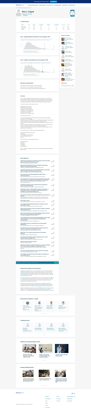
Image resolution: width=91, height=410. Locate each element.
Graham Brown (68, 59)
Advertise (58, 400)
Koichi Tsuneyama (68, 55)
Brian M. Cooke (68, 69)
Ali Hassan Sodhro (50, 328)
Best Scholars (65, 5)
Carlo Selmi (60, 305)
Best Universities (72, 5)
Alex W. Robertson (38, 328)
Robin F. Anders (68, 51)
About (47, 405)
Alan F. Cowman (68, 72)
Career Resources (50, 5)
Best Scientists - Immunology (22, 7)
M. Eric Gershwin (68, 38)
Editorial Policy (69, 398)
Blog (46, 400)
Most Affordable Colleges (33, 5)
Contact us (56, 262)
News (47, 403)
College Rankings (42, 5)
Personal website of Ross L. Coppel (67, 85)
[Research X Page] (74, 393)
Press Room (58, 398)
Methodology (48, 398)
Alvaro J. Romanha (61, 328)
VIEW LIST (53, 1)
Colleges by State (58, 5)
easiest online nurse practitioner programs (42, 284)
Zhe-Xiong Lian (67, 78)
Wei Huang (25, 328)
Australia (25, 15)
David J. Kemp (67, 63)
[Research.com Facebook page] (72, 393)
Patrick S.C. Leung (68, 46)
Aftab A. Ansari (67, 42)
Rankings (47, 396)
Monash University (27, 14)
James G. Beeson (50, 305)
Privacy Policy (69, 400)
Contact (57, 396)
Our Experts (48, 407)
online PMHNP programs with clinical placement (45, 288)
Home (17, 7)
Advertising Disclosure (71, 396)
